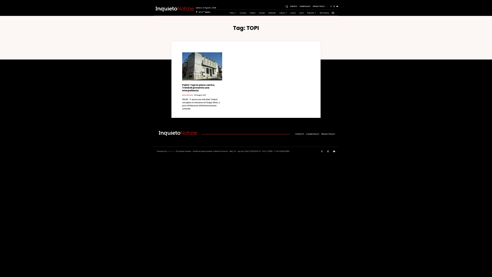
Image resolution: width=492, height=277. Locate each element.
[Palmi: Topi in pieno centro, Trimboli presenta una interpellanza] (202, 66)
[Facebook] (331, 6)
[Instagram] (334, 6)
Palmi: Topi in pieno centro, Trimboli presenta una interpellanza (198, 87)
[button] (287, 6)
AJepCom (171, 151)
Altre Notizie (187, 95)
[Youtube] (337, 6)
